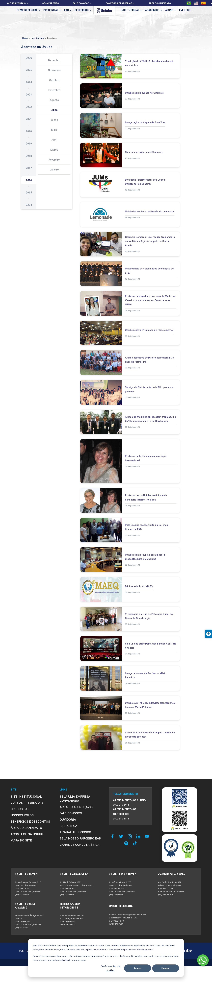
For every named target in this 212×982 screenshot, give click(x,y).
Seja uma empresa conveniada (75, 799)
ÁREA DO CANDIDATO (26, 828)
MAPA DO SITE (21, 840)
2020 (29, 131)
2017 (29, 168)
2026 (29, 57)
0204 (29, 204)
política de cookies (96, 949)
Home (25, 38)
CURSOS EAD (20, 809)
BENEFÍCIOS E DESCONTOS (30, 821)
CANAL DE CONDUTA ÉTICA (80, 845)
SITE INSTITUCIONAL (26, 796)
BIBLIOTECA (68, 826)
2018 (29, 155)
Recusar (165, 968)
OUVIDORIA (68, 819)
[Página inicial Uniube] (104, 10)
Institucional (37, 38)
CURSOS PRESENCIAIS (27, 803)
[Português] (189, 3)
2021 (29, 119)
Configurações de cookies (110, 968)
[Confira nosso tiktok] (135, 843)
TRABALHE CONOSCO (75, 832)
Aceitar (137, 968)
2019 (29, 143)
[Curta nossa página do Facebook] (113, 836)
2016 (29, 180)
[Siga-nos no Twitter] (122, 836)
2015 (29, 192)
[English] (196, 3)
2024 (29, 82)
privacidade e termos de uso (138, 949)
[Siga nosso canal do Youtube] (148, 836)
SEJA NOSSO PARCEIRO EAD (80, 838)
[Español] (203, 3)
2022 (29, 106)
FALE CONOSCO (71, 813)
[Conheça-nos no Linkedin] (139, 836)
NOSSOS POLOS (22, 815)
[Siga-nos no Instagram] (130, 836)
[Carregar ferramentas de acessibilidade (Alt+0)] (208, 634)
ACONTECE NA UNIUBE (27, 834)
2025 (29, 70)
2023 (29, 94)
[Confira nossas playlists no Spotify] (127, 843)
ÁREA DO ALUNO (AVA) (76, 807)
